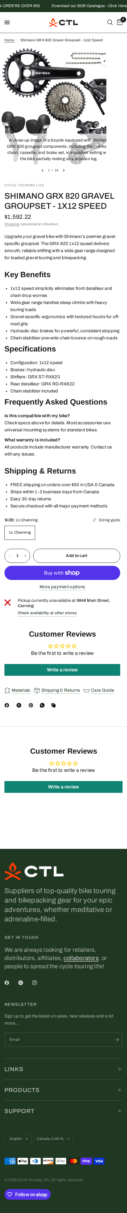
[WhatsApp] (43, 705)
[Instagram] (38, 982)
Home (9, 40)
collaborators (81, 958)
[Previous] (43, 170)
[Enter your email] (117, 1040)
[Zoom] (105, 59)
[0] (119, 22)
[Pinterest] (32, 705)
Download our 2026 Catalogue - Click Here (85, 6)
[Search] (110, 22)
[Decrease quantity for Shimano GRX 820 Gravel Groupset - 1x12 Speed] (9, 556)
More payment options (62, 586)
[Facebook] (8, 705)
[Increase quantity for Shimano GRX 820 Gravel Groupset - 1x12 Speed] (25, 556)
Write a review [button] (62, 669)
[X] (20, 705)
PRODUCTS (22, 1090)
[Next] (64, 170)
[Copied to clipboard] (54, 705)
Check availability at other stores (47, 613)
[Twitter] (24, 982)
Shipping (11, 224)
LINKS (13, 1069)
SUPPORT (19, 1111)
